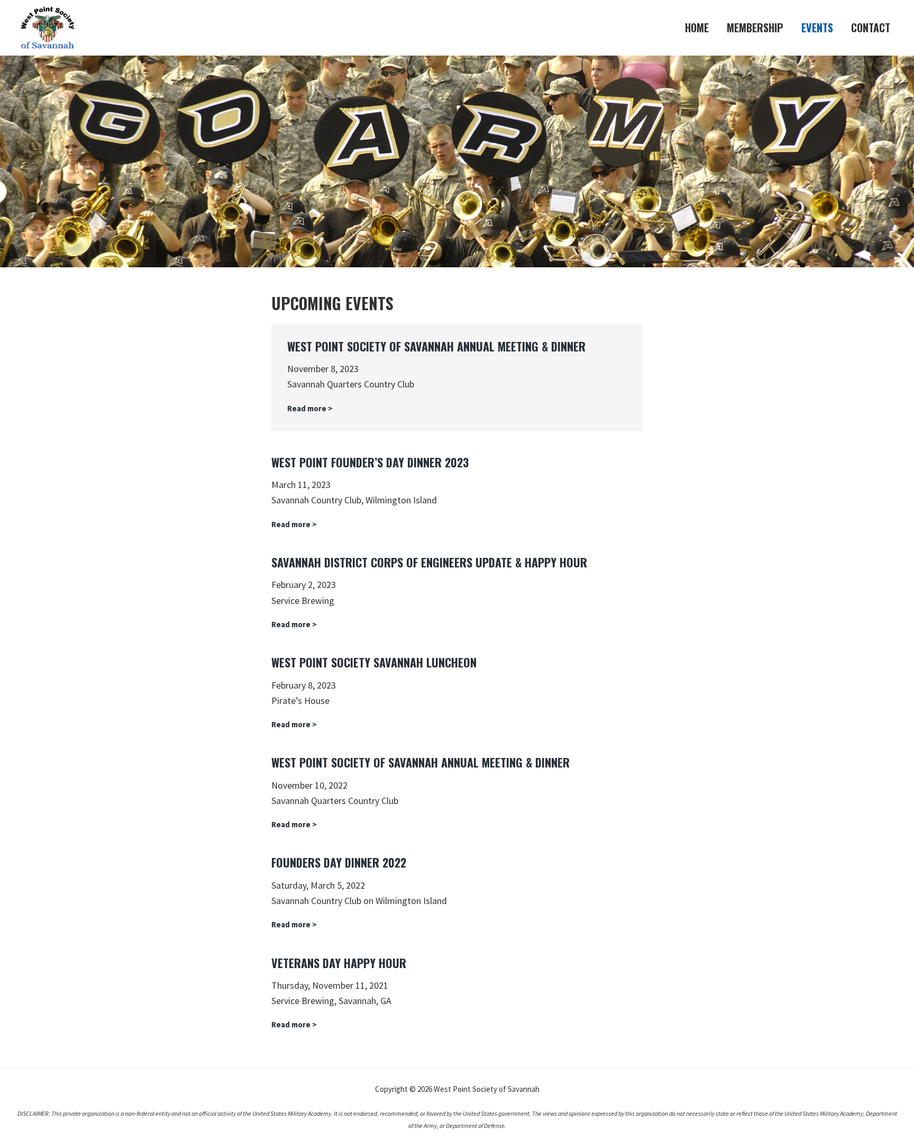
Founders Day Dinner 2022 (338, 862)
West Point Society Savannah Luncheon (374, 662)
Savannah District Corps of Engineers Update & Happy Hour (429, 562)
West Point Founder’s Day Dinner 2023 (370, 462)
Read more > (310, 409)
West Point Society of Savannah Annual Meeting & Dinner (436, 346)
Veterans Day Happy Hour (338, 962)
